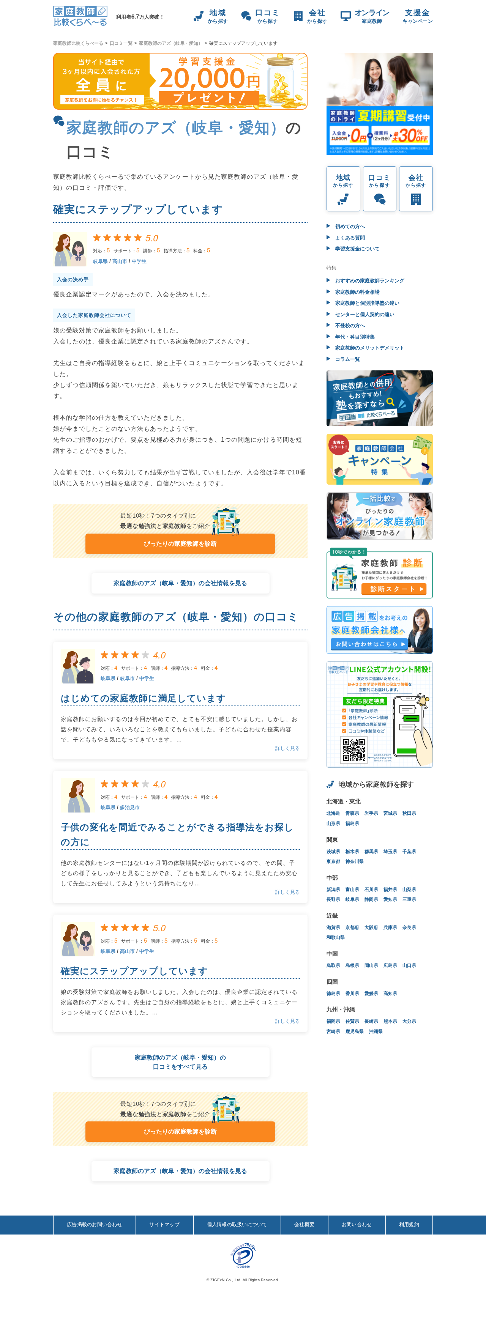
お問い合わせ (357, 1224)
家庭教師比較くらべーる (78, 43)
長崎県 (371, 1021)
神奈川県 (355, 861)
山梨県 (409, 889)
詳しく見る (287, 748)
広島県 (390, 965)
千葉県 (409, 851)
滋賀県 (333, 927)
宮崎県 (333, 1031)
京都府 (352, 927)
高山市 (119, 261)
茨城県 (333, 851)
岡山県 (371, 965)
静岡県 (371, 899)
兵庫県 (390, 927)
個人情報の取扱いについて (237, 1224)
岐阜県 (100, 261)
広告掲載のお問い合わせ (94, 1224)
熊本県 (390, 1021)
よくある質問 (349, 238)
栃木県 (352, 851)
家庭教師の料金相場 (357, 292)
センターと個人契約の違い (364, 314)
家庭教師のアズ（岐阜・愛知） (171, 43)
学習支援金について (357, 249)
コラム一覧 (347, 359)
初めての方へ (349, 226)
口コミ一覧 (121, 43)
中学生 (139, 261)
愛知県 (390, 899)
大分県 (409, 1021)
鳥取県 (333, 965)
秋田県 (409, 813)
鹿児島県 (355, 1031)
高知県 (390, 993)
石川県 (371, 889)
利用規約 (409, 1224)
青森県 (352, 813)
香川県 (352, 993)
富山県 (352, 889)
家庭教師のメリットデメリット (369, 348)
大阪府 (371, 927)
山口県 (409, 965)
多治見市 (130, 807)
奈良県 (409, 927)
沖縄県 (376, 1031)
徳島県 (333, 993)
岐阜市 (127, 678)
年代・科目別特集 (354, 337)
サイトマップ (164, 1224)
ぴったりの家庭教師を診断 (180, 543)
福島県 (352, 823)
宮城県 (390, 813)
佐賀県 (352, 1021)
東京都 (333, 861)
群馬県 (371, 851)
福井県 (390, 889)
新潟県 (333, 889)
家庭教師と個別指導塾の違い (366, 303)
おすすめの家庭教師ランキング (369, 280)
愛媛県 (371, 993)
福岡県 (333, 1021)
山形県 (333, 823)
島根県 (352, 965)
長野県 (333, 899)
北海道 (333, 813)
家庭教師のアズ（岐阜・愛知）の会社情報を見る (180, 583)
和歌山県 (336, 937)
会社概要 (304, 1224)
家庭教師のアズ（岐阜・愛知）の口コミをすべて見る (180, 1062)
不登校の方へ (349, 325)
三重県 (409, 899)
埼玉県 (390, 851)
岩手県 (371, 813)
